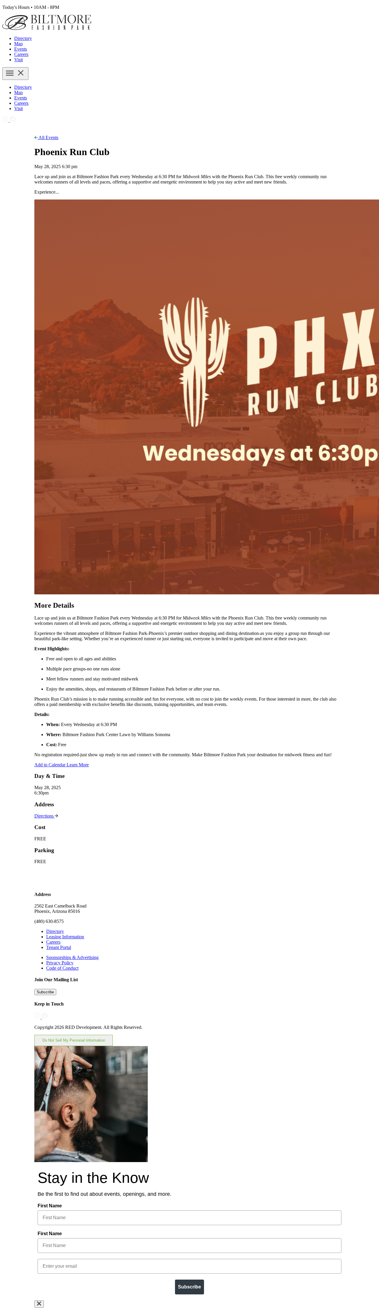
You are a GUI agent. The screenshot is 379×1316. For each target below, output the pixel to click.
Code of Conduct (62, 968)
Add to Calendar (50, 764)
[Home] (46, 28)
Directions (44, 815)
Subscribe (45, 992)
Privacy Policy (59, 962)
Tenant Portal (58, 947)
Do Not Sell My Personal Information (73, 1040)
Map (18, 43)
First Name (50, 1205)
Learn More (78, 764)
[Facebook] (13, 120)
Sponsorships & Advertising (72, 957)
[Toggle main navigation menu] (15, 73)
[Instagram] (6, 120)
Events (20, 49)
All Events (48, 137)
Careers (21, 54)
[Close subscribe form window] (39, 1304)
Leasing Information (65, 936)
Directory (23, 38)
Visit (18, 59)
